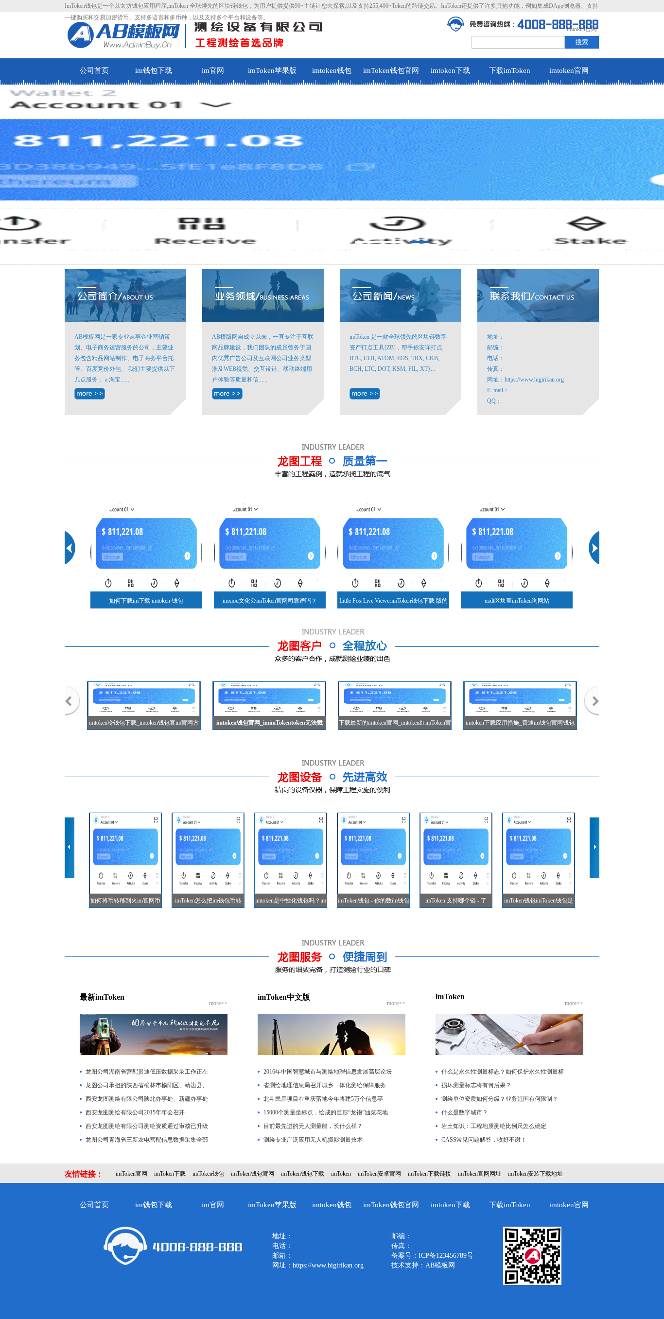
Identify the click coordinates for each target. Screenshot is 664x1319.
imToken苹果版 (272, 70)
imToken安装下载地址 (535, 1173)
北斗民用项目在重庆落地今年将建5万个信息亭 (323, 1098)
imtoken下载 (450, 70)
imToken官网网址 (479, 1173)
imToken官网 (131, 1173)
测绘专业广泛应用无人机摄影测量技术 (313, 1139)
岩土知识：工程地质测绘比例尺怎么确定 (493, 1126)
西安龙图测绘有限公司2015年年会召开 (135, 1112)
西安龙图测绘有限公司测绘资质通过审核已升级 (147, 1126)
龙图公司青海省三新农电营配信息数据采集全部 (147, 1139)
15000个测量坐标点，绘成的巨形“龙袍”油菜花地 (325, 1112)
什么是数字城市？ (464, 1112)
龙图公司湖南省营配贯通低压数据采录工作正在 (147, 1071)
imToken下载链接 (429, 1173)
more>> (218, 1003)
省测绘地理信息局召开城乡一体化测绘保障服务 (324, 1085)
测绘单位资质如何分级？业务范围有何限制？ (499, 1098)
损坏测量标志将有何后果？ (476, 1085)
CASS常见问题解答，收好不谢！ (483, 1139)
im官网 (213, 70)
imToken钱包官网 (391, 70)
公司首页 (94, 70)
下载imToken (509, 70)
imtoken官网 (569, 70)
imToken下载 (170, 1173)
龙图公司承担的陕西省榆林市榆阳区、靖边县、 (147, 1085)
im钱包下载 (153, 70)
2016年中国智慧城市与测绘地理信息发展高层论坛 (327, 1071)
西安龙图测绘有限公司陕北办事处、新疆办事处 (147, 1098)
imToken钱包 (208, 1173)
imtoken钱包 (331, 70)
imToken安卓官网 (379, 1173)
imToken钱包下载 (302, 1173)
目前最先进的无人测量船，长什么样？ (313, 1126)
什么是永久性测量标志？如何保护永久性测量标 (502, 1071)
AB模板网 (440, 1265)
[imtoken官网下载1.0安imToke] (364, 393)
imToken (341, 1173)
